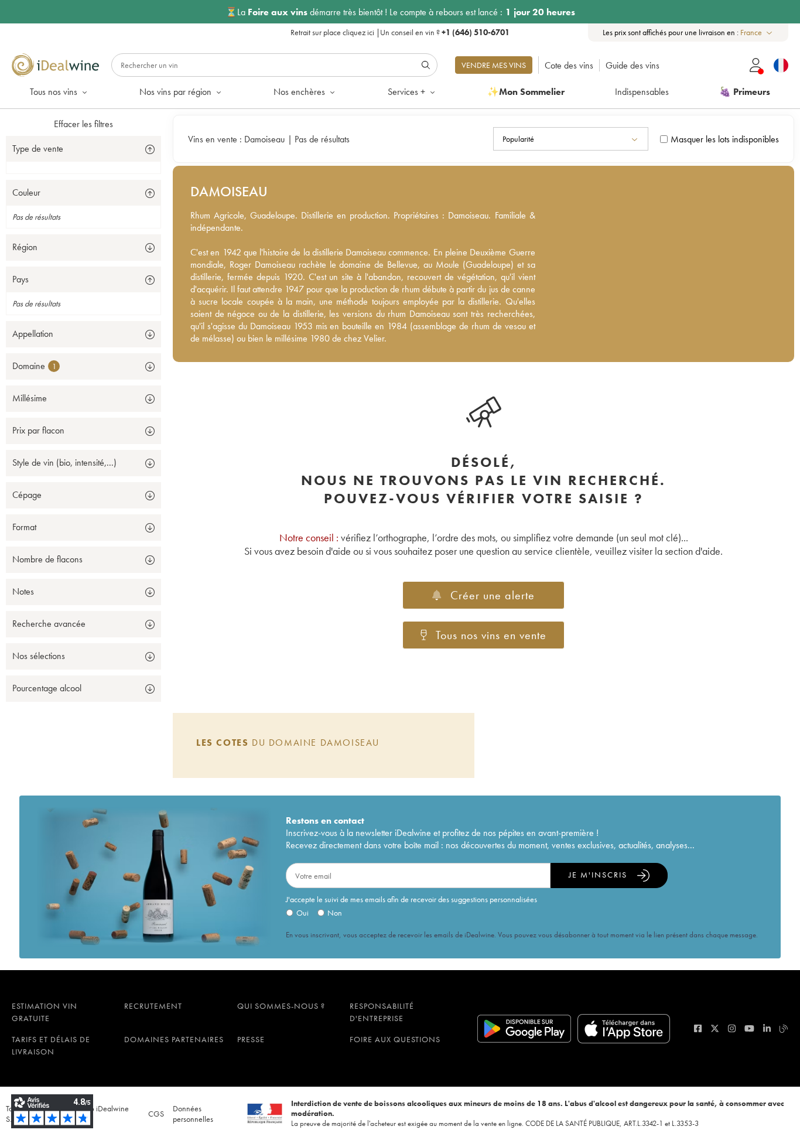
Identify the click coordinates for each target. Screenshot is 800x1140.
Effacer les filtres (83, 124)
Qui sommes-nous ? (281, 1006)
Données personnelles (193, 1113)
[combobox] (757, 32)
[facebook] (698, 1028)
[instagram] (732, 1028)
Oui (302, 912)
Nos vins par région (175, 92)
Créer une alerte (492, 595)
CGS (156, 1113)
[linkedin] (767, 1028)
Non (334, 912)
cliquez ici (358, 32)
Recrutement (153, 1006)
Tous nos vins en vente (491, 635)
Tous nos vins (53, 92)
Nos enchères (299, 92)
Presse (251, 1039)
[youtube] (749, 1028)
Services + (406, 92)
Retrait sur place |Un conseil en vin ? (400, 32)
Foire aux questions (395, 1039)
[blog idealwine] (784, 1028)
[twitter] (714, 1028)
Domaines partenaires (174, 1039)
